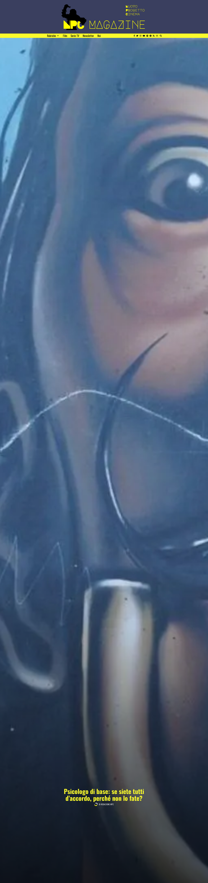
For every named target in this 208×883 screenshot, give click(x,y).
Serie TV (75, 36)
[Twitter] (137, 35)
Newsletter (88, 36)
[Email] (156, 35)
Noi (99, 36)
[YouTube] (143, 35)
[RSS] (153, 35)
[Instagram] (140, 35)
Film (65, 36)
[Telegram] (150, 35)
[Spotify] (147, 35)
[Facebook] (134, 35)
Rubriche (51, 36)
